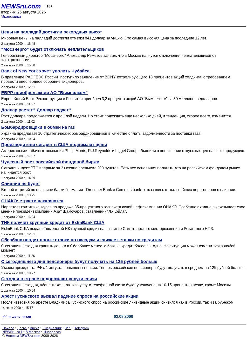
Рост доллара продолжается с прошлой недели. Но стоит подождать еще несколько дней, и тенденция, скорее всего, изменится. (116, 116)
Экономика (11, 16)
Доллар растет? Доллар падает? (36, 110)
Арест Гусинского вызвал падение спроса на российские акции (69, 296)
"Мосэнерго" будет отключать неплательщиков (52, 49)
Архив (34, 328)
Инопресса (52, 332)
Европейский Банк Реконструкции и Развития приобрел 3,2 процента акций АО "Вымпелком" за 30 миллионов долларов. (109, 99)
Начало (8, 328)
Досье (22, 328)
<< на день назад (17, 316)
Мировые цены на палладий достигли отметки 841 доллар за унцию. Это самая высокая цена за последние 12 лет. (104, 38)
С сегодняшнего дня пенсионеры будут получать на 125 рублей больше (79, 261)
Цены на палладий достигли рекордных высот (51, 32)
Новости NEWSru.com (23, 336)
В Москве (33, 332)
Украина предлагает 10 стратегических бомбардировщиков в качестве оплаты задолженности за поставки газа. (101, 133)
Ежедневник (52, 328)
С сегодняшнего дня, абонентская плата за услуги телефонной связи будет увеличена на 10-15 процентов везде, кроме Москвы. (116, 285)
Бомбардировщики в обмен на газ (38, 127)
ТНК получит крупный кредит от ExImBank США (52, 222)
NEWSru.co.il (12, 332)
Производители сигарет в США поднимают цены (54, 144)
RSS (68, 328)
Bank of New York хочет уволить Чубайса (45, 71)
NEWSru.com (21, 6)
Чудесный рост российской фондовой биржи (50, 162)
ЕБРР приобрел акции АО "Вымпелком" (44, 92)
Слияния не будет (20, 183)
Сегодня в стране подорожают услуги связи (49, 278)
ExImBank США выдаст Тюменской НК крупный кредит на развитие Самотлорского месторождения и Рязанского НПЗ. (107, 229)
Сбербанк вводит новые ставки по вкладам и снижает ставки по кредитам (81, 239)
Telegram (82, 328)
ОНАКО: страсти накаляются (32, 200)
